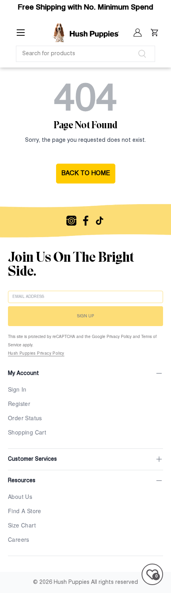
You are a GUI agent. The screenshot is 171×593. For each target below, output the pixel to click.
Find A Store (24, 511)
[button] (154, 32)
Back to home (85, 173)
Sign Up (85, 316)
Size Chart (22, 525)
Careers (18, 539)
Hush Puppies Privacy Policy (36, 353)
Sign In (17, 389)
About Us (20, 496)
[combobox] (85, 54)
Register (19, 404)
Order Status (25, 418)
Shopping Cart (27, 432)
